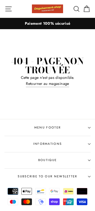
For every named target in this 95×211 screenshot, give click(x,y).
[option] (47, 23)
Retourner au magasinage (47, 83)
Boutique (47, 160)
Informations (47, 144)
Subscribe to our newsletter (47, 176)
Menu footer (47, 127)
